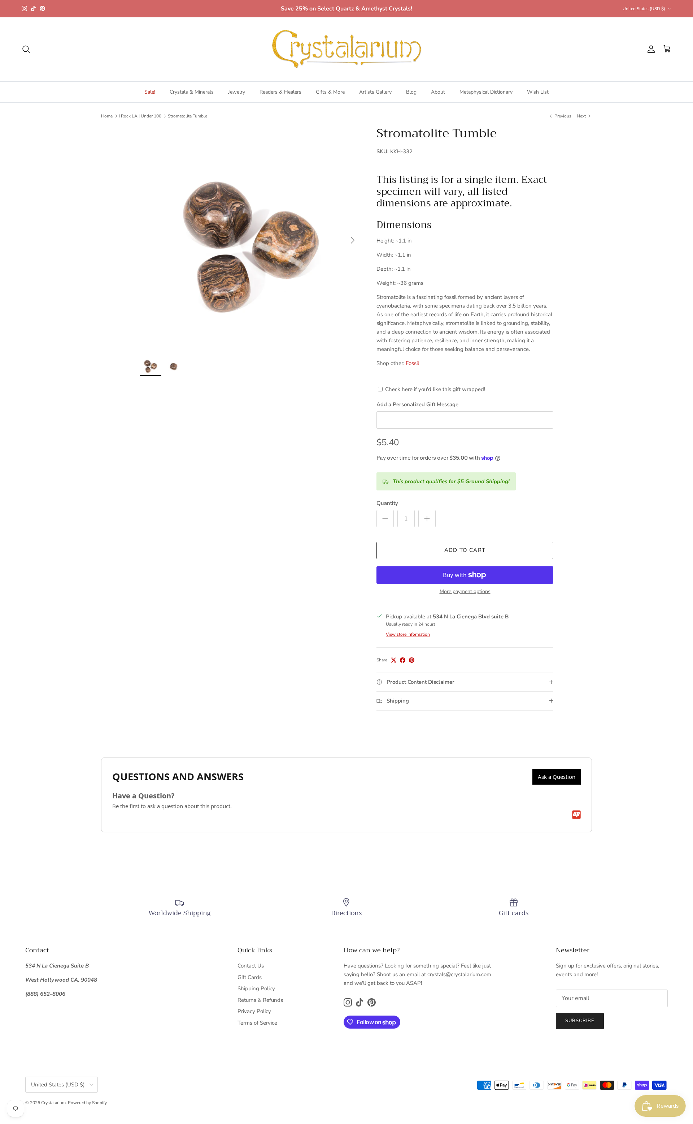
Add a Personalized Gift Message (417, 404)
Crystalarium (53, 1103)
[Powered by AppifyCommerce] (576, 814)
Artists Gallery (375, 92)
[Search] (26, 49)
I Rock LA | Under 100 (140, 116)
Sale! (149, 92)
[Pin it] (411, 660)
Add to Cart (464, 550)
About (438, 92)
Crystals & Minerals (192, 92)
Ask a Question (556, 776)
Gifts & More (330, 92)
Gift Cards (249, 977)
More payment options (465, 592)
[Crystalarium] (346, 49)
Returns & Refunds (260, 1000)
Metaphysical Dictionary (486, 92)
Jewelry (236, 92)
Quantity (387, 503)
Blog (411, 92)
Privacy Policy (254, 1011)
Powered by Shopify (87, 1103)
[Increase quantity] (427, 518)
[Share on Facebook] (402, 660)
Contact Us (250, 965)
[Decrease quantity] (385, 518)
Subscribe (579, 1020)
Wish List (538, 92)
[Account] (649, 49)
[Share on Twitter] (393, 660)
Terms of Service (257, 1022)
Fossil (412, 363)
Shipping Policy (256, 988)
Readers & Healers (280, 92)
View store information (408, 634)
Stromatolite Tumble (187, 116)
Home (107, 116)
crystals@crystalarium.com (459, 974)
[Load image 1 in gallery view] (250, 236)
